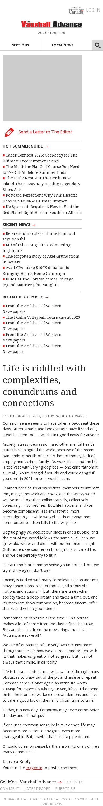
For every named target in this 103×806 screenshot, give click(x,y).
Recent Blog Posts (26, 296)
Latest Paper (37, 788)
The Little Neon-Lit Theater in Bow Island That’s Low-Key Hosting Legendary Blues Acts (41, 184)
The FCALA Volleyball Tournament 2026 (43, 317)
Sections (20, 45)
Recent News (19, 224)
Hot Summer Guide (26, 145)
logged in (34, 767)
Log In (93, 10)
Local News (63, 45)
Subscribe (65, 788)
